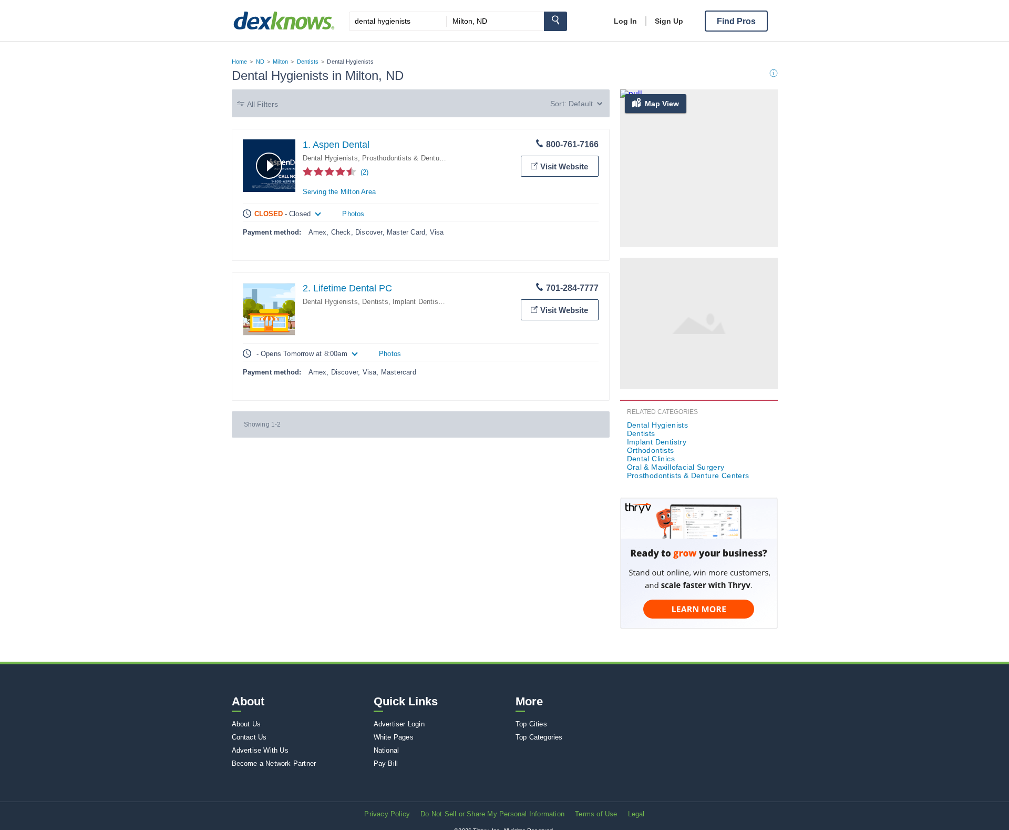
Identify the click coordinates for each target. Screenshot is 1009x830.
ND (260, 61)
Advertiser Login (399, 724)
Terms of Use (596, 814)
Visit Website (564, 166)
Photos (353, 214)
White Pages (394, 737)
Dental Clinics (651, 458)
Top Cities (531, 724)
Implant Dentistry (419, 302)
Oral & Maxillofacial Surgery (676, 467)
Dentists (308, 61)
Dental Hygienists (330, 158)
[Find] (555, 21)
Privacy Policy (387, 814)
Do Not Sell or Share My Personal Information (492, 814)
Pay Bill (386, 763)
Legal (636, 814)
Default (581, 103)
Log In (625, 21)
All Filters (263, 104)
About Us (246, 724)
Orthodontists (650, 450)
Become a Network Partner (274, 763)
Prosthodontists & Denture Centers (417, 158)
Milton (280, 61)
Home (240, 61)
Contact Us (249, 737)
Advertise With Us (260, 750)
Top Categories (539, 737)
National (386, 750)
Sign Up (669, 21)
